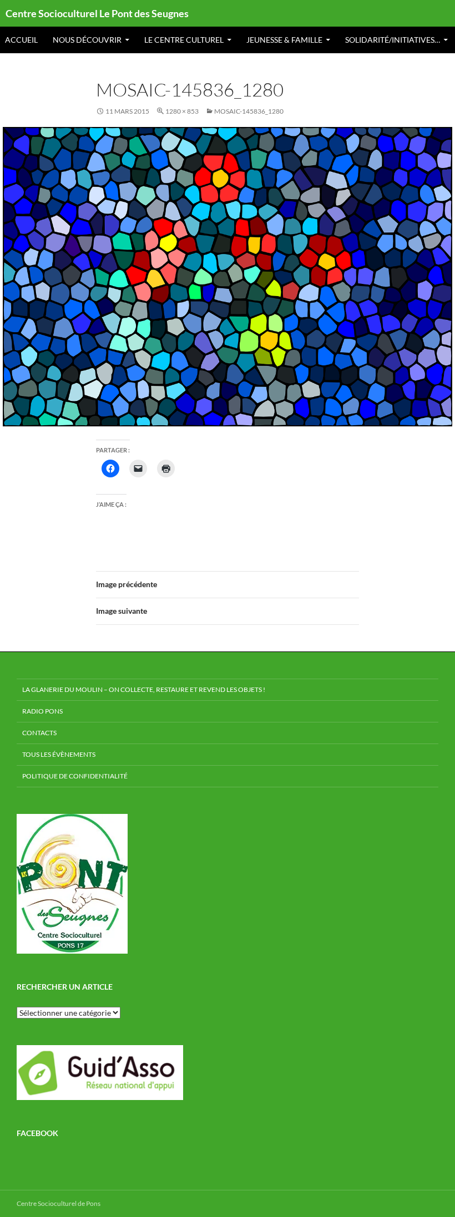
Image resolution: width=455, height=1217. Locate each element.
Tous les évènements (58, 754)
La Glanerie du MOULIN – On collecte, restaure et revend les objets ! (143, 689)
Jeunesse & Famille (284, 39)
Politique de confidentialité (75, 776)
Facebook (37, 1133)
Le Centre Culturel (184, 39)
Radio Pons (42, 711)
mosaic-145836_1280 (249, 111)
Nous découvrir (87, 39)
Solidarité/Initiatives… (392, 39)
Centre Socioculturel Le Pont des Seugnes (97, 13)
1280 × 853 (182, 111)
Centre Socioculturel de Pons (58, 1203)
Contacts (39, 733)
